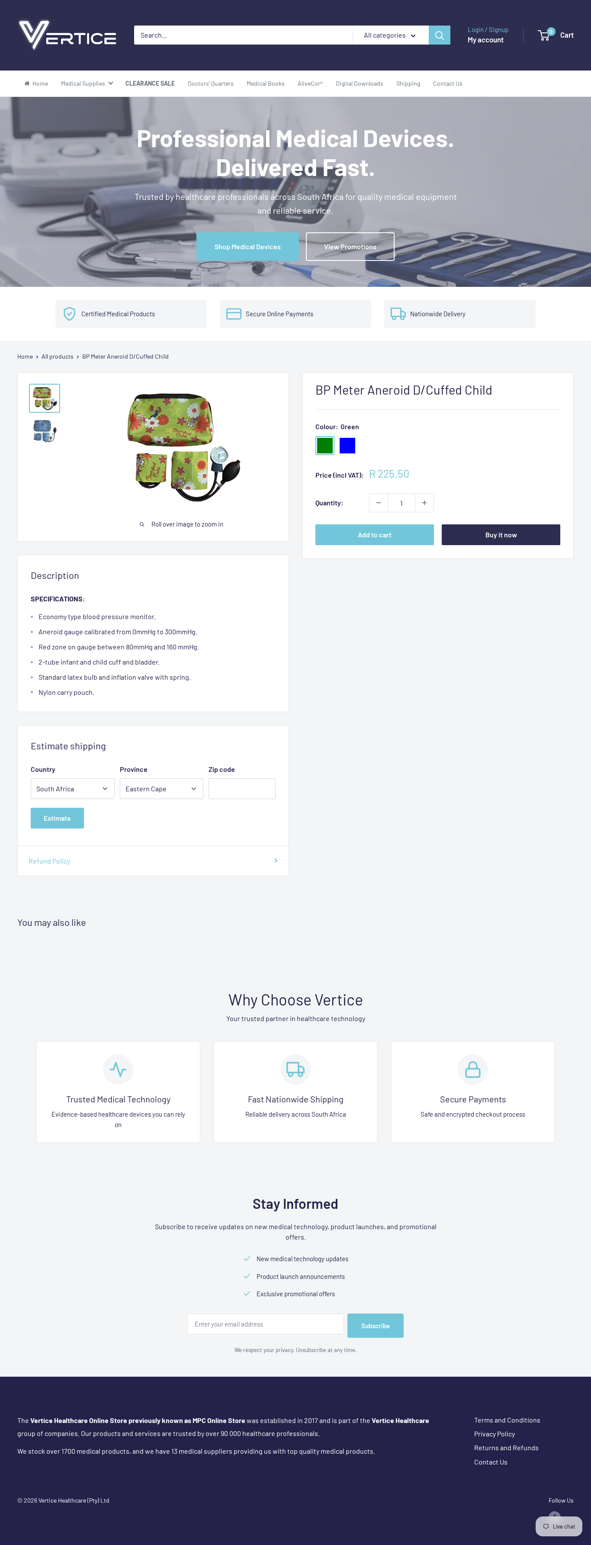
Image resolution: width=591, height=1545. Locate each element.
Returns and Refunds (506, 1447)
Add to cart (375, 534)
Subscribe (375, 1326)
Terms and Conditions (507, 1420)
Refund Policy (49, 861)
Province (134, 769)
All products (58, 356)
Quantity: (329, 502)
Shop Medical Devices (248, 246)
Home (25, 356)
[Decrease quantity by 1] (378, 503)
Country (43, 769)
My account (486, 39)
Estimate (57, 818)
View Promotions (350, 246)
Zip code (222, 769)
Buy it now (501, 534)
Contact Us (490, 1462)
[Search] (439, 35)
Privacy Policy (494, 1433)
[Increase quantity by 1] (424, 503)
